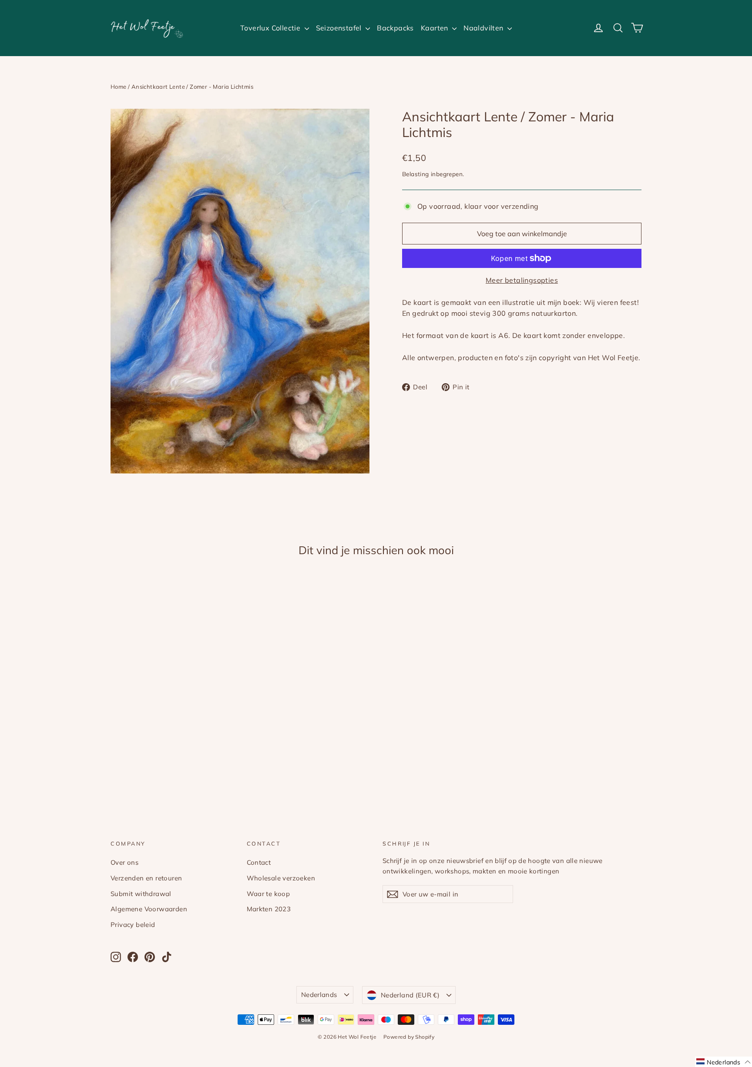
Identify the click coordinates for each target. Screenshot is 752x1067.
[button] (723, 1062)
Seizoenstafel (340, 27)
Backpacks (395, 27)
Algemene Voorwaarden (149, 909)
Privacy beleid (133, 924)
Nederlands (319, 994)
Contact (259, 862)
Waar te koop (268, 894)
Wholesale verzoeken (281, 878)
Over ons (124, 862)
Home (119, 86)
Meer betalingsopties (522, 280)
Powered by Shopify (408, 1037)
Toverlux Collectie (271, 27)
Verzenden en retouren (146, 878)
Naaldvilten (484, 27)
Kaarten (435, 27)
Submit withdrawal (141, 894)
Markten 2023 (269, 909)
